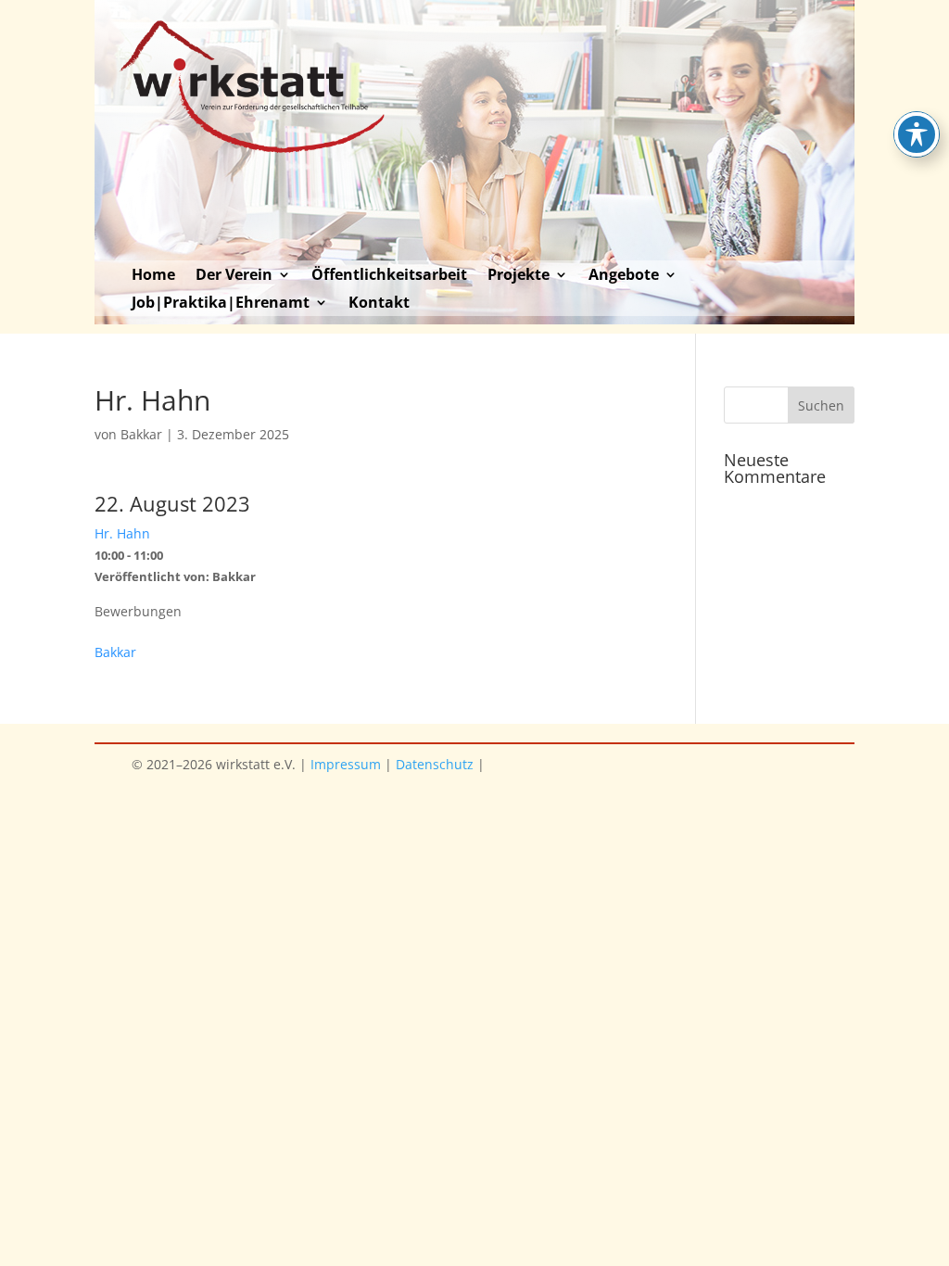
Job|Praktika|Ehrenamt (221, 304)
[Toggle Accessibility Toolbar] (916, 134)
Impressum (345, 764)
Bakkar (141, 434)
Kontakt (379, 304)
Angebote (623, 276)
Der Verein (234, 276)
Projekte (518, 276)
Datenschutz (435, 764)
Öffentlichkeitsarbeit (389, 276)
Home (153, 276)
